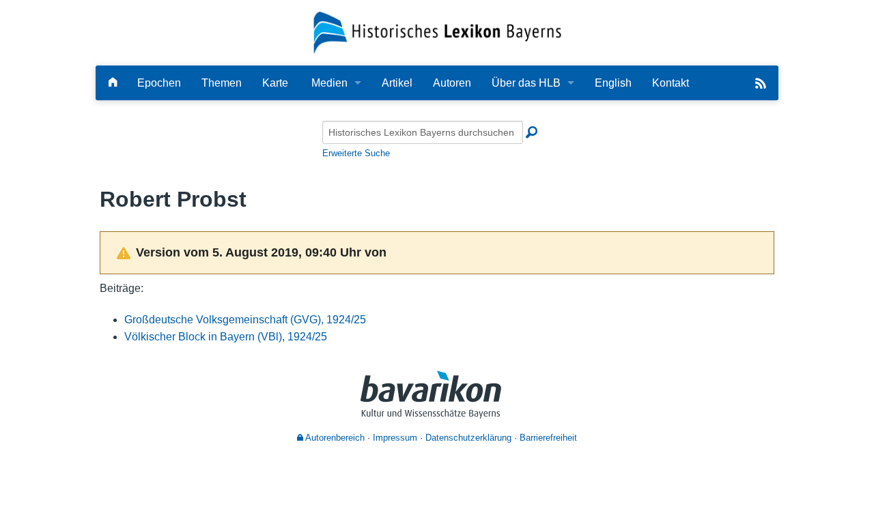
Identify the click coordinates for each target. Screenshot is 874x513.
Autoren (452, 83)
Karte (275, 83)
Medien (329, 83)
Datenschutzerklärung (468, 438)
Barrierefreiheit (548, 438)
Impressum (395, 438)
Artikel (397, 83)
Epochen (159, 83)
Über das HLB (526, 83)
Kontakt (670, 83)
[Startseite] (437, 32)
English (613, 83)
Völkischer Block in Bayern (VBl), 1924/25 (225, 336)
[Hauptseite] (112, 83)
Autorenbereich (334, 438)
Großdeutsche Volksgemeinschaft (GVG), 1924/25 (245, 319)
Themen (221, 83)
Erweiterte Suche (356, 153)
